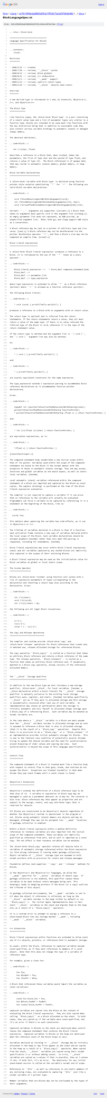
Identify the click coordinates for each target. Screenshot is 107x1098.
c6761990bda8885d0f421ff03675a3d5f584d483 (46, 13)
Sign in (101, 4)
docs (81, 13)
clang (13, 13)
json (102, 1093)
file (60, 24)
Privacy (24, 1093)
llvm (5, 13)
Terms (32, 1093)
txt (95, 1093)
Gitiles (17, 1093)
